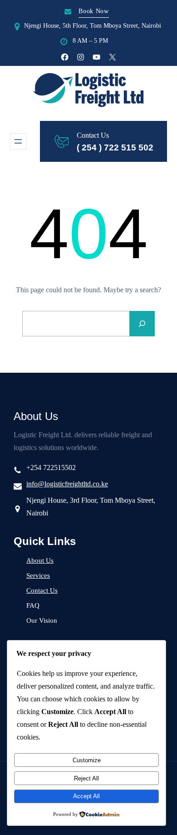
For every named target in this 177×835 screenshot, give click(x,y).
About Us (40, 560)
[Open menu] (18, 141)
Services (38, 575)
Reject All (86, 778)
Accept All (86, 796)
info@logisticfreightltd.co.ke (67, 484)
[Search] (142, 323)
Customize (87, 760)
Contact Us (42, 590)
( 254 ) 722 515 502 (115, 147)
